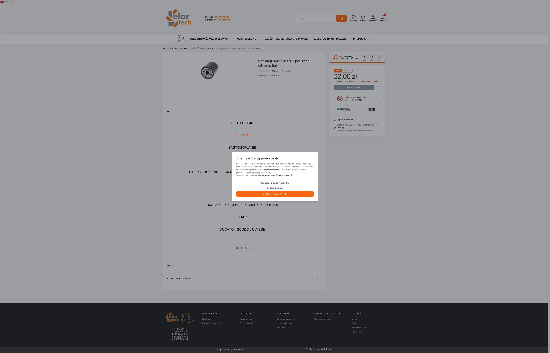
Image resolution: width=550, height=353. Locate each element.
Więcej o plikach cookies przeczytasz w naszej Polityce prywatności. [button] (265, 175)
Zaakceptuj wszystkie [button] (275, 194)
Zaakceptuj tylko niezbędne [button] (275, 182)
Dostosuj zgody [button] (275, 187)
